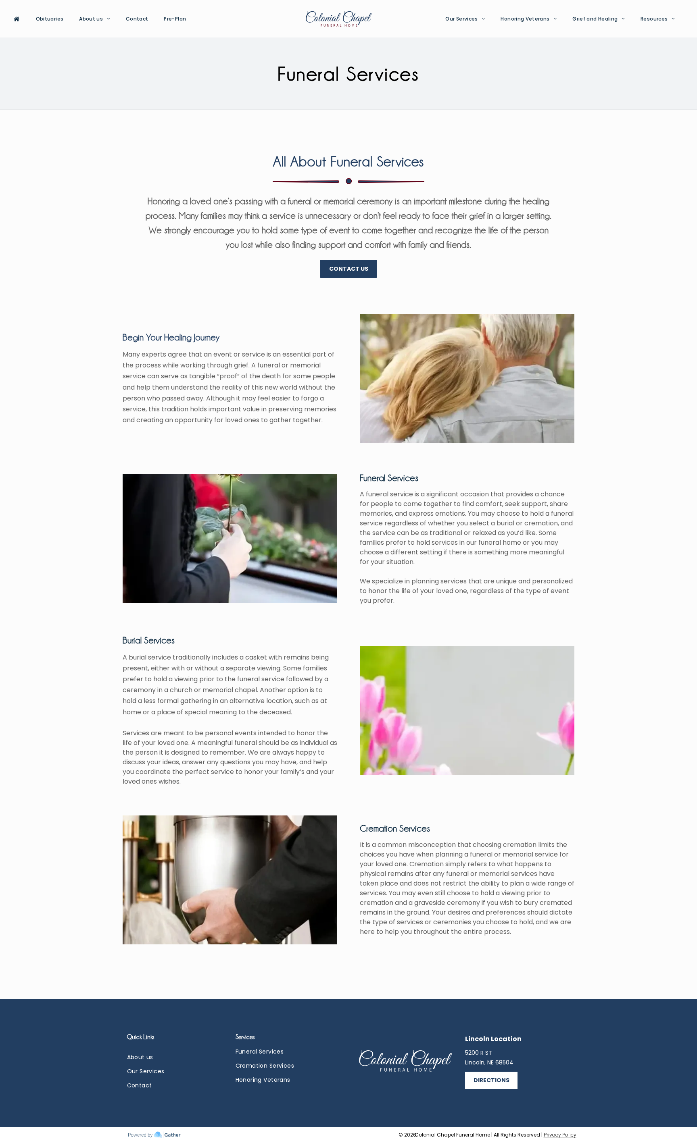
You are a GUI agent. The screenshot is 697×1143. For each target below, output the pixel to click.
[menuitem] (20, 19)
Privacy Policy (560, 1134)
